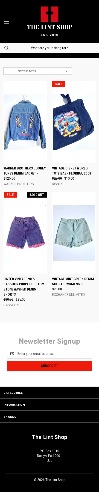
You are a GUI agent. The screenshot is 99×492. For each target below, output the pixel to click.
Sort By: (11, 71)
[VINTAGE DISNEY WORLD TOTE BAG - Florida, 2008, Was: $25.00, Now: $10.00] (74, 122)
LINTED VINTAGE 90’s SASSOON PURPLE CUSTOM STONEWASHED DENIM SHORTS (23, 287)
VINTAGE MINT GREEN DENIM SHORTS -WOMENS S (73, 281)
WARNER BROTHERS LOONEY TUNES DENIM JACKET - (24, 171)
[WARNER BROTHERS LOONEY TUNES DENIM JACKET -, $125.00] (25, 122)
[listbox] (43, 71)
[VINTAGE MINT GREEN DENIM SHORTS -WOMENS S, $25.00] (74, 233)
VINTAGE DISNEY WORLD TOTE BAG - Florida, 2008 (71, 171)
